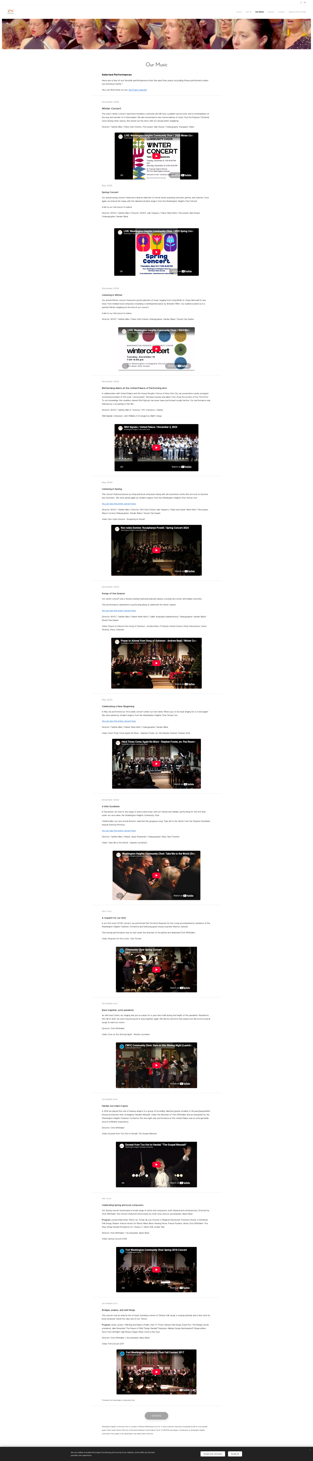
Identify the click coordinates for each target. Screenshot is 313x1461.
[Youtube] (304, 2)
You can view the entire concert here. (119, 504)
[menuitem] (240, 12)
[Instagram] (301, 2)
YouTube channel (137, 90)
